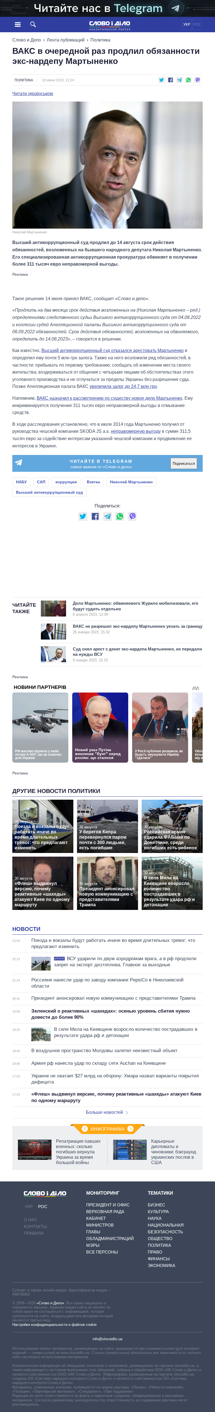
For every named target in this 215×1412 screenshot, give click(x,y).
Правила (34, 1233)
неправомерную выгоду (136, 431)
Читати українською (32, 93)
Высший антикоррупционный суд (49, 492)
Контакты (35, 1226)
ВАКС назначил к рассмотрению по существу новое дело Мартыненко (109, 398)
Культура (158, 1211)
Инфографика (108, 1129)
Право (155, 1252)
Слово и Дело (26, 40)
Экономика (161, 1265)
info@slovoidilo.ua (107, 1339)
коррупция (66, 482)
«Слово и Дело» (50, 1303)
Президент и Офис (108, 1204)
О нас (30, 1219)
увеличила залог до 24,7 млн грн (123, 386)
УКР (186, 24)
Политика (100, 40)
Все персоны (102, 1252)
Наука (155, 1218)
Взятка (93, 482)
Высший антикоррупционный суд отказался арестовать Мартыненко (112, 350)
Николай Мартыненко (131, 482)
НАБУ (21, 482)
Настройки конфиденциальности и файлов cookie (54, 1325)
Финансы (159, 1258)
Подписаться (184, 463)
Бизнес (156, 1204)
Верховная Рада (105, 1211)
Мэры (92, 1245)
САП (41, 482)
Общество (160, 1238)
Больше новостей (104, 1112)
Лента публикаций (66, 40)
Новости (26, 929)
